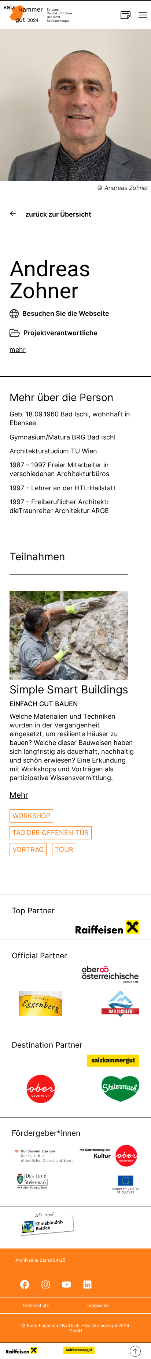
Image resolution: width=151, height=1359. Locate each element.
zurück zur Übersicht (58, 214)
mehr (18, 349)
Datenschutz (36, 1305)
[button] (19, 795)
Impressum (97, 1305)
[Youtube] (66, 1285)
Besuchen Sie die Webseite (65, 313)
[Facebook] (24, 1285)
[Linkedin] (87, 1285)
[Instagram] (45, 1285)
